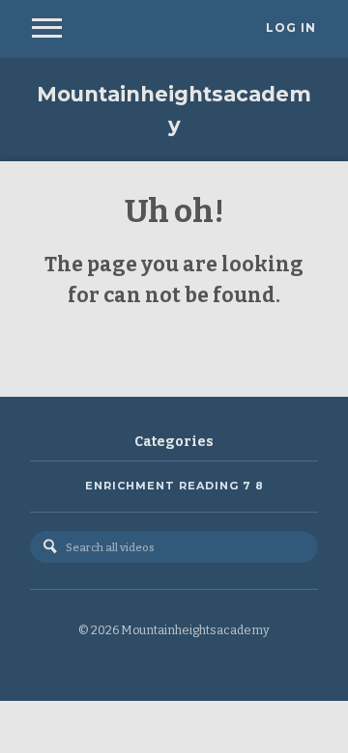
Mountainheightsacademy (174, 109)
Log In (291, 28)
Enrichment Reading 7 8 (174, 485)
